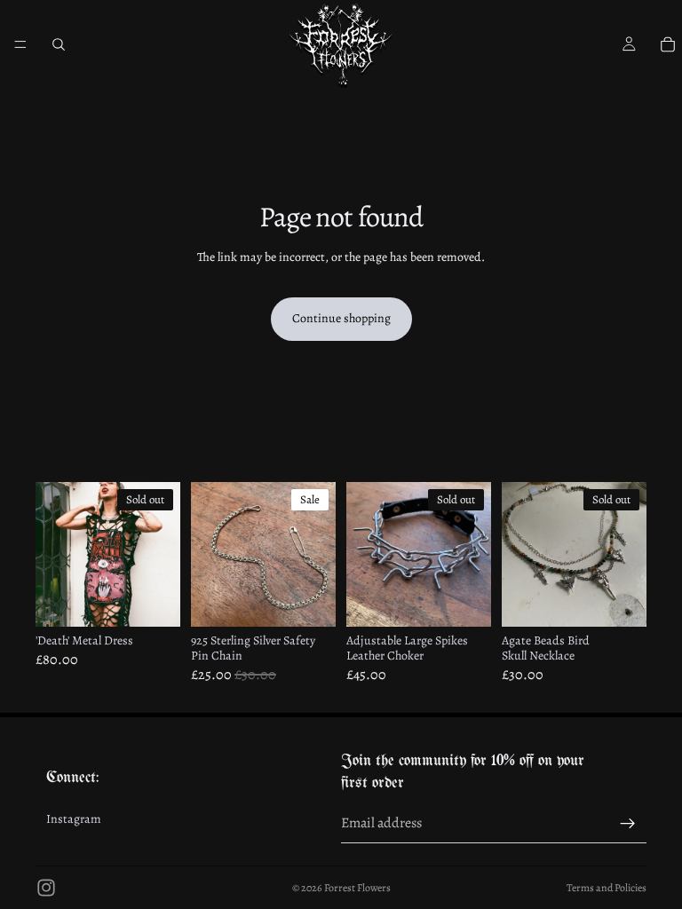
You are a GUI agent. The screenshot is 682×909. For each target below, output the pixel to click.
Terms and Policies (606, 888)
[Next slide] (160, 554)
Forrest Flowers (357, 888)
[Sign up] (627, 823)
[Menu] (20, 44)
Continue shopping (341, 318)
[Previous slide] (55, 554)
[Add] (308, 599)
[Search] (58, 44)
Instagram (73, 819)
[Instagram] (46, 887)
